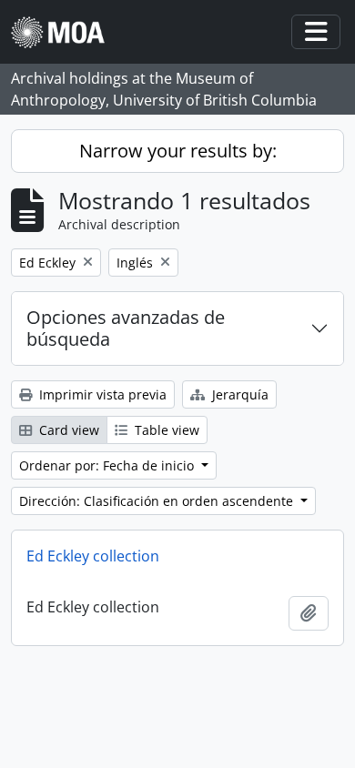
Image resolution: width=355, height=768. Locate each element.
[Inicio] (65, 32)
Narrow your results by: (178, 150)
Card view (67, 430)
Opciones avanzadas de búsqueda (125, 328)
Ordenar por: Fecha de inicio (108, 465)
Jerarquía (238, 394)
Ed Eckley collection (92, 556)
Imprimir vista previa (101, 394)
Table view (165, 430)
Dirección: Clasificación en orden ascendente (158, 501)
